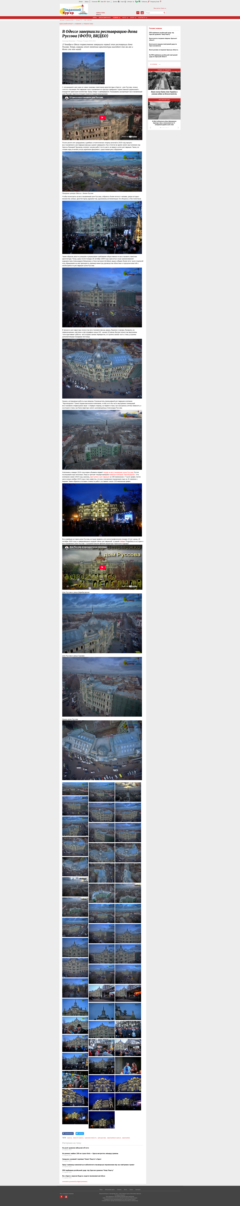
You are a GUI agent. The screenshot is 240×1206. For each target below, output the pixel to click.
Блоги (132, 17)
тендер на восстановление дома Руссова (118, 472)
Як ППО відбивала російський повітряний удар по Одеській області (163, 56)
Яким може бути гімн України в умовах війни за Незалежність (164, 93)
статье (122, 541)
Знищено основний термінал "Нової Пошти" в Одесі (81, 1159)
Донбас (115, 1)
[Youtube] (142, 12)
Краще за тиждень (164, 70)
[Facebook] (137, 12)
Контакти (141, 17)
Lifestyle (129, 1)
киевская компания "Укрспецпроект (122, 474)
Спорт (122, 1)
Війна (95, 17)
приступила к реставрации (99, 477)
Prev (150, 128)
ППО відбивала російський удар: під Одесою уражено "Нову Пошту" (88, 1170)
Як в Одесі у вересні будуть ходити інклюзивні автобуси (83, 1176)
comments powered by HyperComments (74, 1181)
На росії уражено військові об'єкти (75, 1148)
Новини (115, 17)
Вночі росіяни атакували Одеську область (163, 50)
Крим (108, 1)
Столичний (95, 1)
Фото (124, 17)
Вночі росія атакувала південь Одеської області (163, 39)
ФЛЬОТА (98, 14)
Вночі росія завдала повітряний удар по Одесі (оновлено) (163, 45)
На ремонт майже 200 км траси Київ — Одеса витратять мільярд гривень (90, 1153)
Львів (102, 1)
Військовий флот (105, 17)
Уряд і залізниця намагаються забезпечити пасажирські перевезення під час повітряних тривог (98, 1165)
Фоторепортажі (164, 100)
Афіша (86, 1)
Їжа (137, 2)
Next (178, 128)
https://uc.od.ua (74, 10)
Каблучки (144, 1)
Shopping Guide (154, 1)
